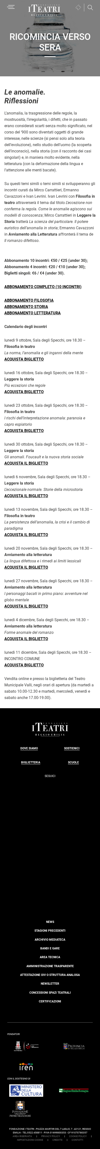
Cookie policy (78, 1136)
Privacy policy (50, 1136)
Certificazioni (50, 1001)
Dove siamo (29, 748)
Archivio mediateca (50, 939)
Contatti (77, 1140)
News (50, 922)
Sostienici (72, 748)
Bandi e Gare (50, 948)
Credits (57, 1140)
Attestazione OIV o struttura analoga (50, 975)
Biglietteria (30, 762)
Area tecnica (50, 957)
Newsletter (50, 983)
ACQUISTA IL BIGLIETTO (26, 463)
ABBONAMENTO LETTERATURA (32, 313)
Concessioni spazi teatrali (50, 992)
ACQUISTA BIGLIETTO (24, 359)
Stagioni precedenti (50, 930)
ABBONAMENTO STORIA (26, 306)
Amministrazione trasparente (50, 966)
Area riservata (22, 1136)
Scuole (73, 762)
